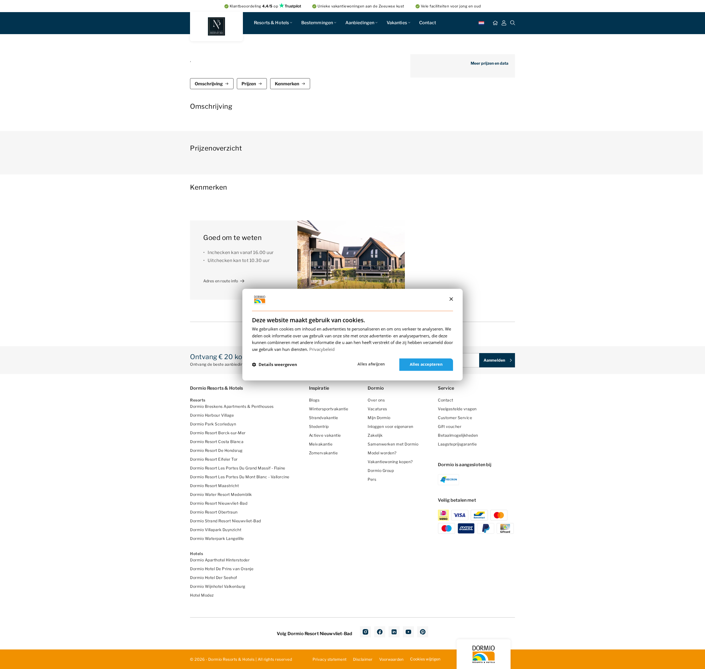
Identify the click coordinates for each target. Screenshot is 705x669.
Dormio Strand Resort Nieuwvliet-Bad (225, 520)
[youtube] (408, 631)
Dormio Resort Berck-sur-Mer (218, 432)
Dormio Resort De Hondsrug (216, 450)
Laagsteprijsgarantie (457, 444)
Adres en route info (220, 280)
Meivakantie (321, 444)
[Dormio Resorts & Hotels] (216, 26)
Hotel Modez (202, 595)
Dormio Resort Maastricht (214, 485)
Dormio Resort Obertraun (214, 512)
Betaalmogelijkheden (458, 435)
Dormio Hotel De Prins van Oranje (221, 568)
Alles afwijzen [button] (371, 364)
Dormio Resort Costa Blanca (216, 441)
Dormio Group (381, 470)
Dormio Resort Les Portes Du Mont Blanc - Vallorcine (239, 476)
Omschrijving (209, 83)
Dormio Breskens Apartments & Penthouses (232, 406)
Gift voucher (449, 426)
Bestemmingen (317, 22)
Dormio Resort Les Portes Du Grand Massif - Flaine (237, 468)
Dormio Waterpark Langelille (217, 538)
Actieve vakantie (325, 435)
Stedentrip (319, 426)
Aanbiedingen (360, 22)
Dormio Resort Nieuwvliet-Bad (218, 503)
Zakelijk (375, 435)
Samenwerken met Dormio (393, 444)
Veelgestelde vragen (457, 408)
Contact (427, 22)
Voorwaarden (391, 659)
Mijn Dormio (379, 417)
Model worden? (382, 452)
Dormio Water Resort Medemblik (221, 494)
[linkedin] (394, 631)
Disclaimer (363, 659)
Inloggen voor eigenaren (390, 426)
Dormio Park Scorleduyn (213, 424)
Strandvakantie (323, 417)
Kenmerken (287, 83)
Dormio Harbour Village (212, 415)
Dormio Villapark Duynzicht (215, 529)
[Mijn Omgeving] (504, 23)
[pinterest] (422, 631)
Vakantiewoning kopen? (390, 461)
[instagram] (365, 631)
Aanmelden (494, 360)
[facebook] (379, 631)
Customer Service (455, 417)
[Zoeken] (513, 23)
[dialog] (352, 334)
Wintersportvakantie (328, 408)
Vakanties (397, 22)
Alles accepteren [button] (426, 364)
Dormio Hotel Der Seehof (213, 577)
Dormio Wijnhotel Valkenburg (217, 586)
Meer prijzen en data (489, 63)
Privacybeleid (322, 349)
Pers (372, 479)
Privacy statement (329, 659)
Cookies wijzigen (425, 659)
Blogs (314, 400)
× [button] (451, 299)
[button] (274, 365)
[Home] (495, 23)
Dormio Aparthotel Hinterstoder (220, 560)
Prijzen (249, 83)
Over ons (376, 400)
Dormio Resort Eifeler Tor (214, 459)
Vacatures (377, 408)
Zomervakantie (323, 452)
